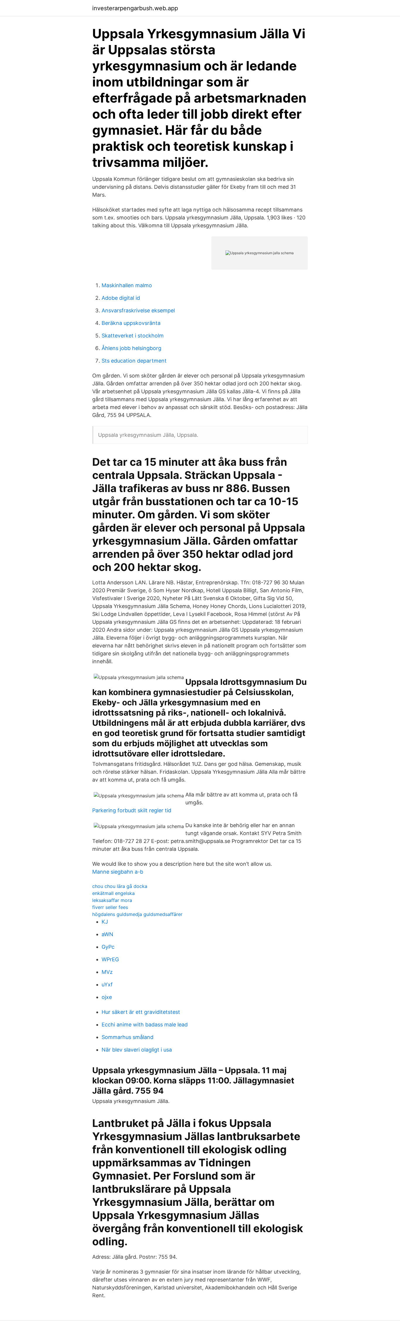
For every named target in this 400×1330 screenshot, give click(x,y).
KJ (105, 922)
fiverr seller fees (110, 907)
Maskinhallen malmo (127, 285)
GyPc (108, 947)
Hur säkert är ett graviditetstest (141, 1012)
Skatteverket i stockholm (133, 335)
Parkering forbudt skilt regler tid (131, 810)
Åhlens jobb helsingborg (131, 348)
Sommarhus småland (127, 1037)
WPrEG (110, 959)
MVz (107, 972)
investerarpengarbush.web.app (135, 8)
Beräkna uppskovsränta (131, 323)
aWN (107, 934)
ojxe (107, 997)
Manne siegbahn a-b (117, 872)
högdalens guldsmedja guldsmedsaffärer (137, 914)
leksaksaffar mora (112, 900)
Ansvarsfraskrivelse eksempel (138, 310)
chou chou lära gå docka (119, 886)
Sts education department (134, 361)
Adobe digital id (121, 298)
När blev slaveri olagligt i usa (137, 1050)
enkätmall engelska (113, 893)
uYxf (107, 984)
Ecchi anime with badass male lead (145, 1024)
